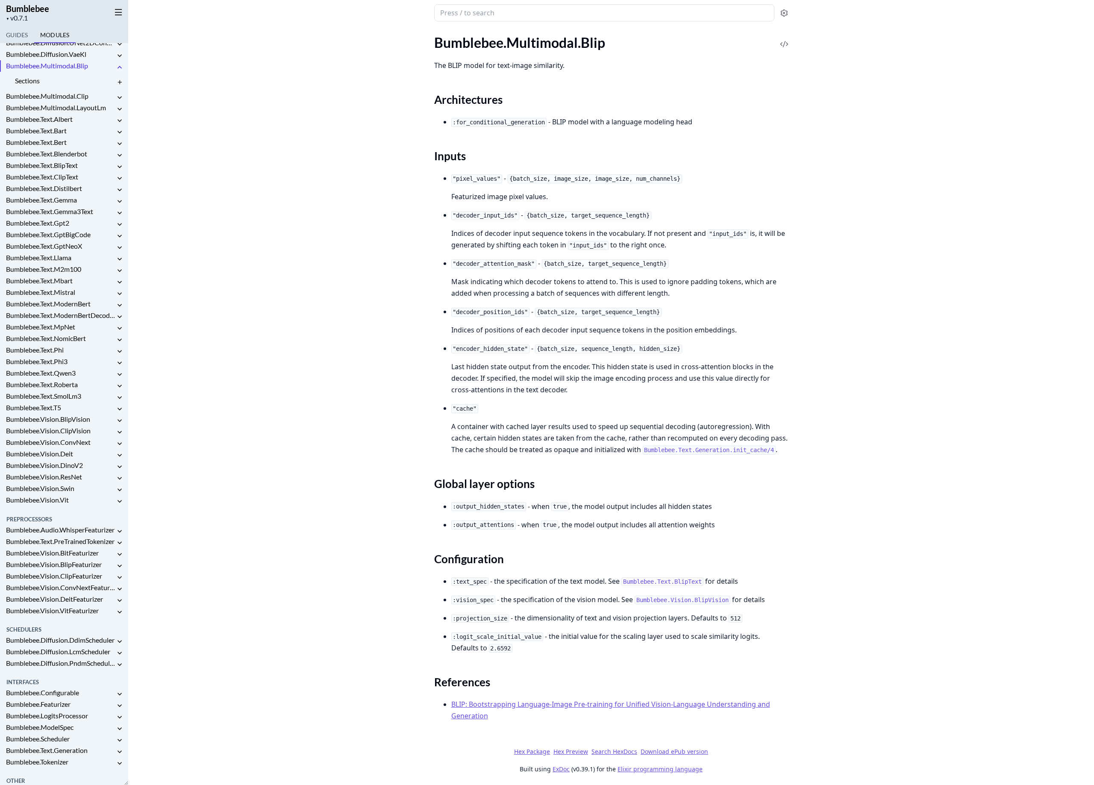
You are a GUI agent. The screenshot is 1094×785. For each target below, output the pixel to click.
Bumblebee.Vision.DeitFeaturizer (54, 599)
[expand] (119, 44)
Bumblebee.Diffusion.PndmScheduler (60, 663)
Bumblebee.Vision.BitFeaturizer (52, 553)
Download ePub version (674, 751)
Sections (27, 80)
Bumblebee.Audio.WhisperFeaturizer (60, 530)
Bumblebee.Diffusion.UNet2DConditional (60, 42)
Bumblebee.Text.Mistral (40, 292)
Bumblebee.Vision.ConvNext (48, 442)
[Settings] (783, 13)
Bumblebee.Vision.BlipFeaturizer (54, 564)
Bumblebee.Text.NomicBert (46, 338)
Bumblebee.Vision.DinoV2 (44, 465)
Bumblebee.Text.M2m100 (43, 269)
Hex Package (532, 751)
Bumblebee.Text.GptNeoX (44, 246)
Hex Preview (570, 751)
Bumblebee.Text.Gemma (41, 200)
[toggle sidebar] (117, 12)
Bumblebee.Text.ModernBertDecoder (60, 315)
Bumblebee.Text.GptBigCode (48, 234)
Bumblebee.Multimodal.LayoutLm (56, 107)
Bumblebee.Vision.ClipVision (48, 430)
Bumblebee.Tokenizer (37, 762)
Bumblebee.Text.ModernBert (48, 304)
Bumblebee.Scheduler (38, 739)
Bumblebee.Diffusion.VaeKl (46, 54)
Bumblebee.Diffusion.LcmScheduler (58, 651)
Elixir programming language (660, 769)
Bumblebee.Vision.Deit (39, 454)
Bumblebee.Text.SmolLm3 (43, 396)
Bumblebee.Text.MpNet (40, 327)
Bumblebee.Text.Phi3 (37, 361)
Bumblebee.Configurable (42, 692)
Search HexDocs (614, 751)
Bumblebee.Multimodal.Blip (47, 66)
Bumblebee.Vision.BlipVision (48, 419)
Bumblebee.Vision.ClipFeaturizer (54, 576)
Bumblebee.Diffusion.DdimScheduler (60, 640)
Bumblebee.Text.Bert (36, 142)
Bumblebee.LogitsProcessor (47, 715)
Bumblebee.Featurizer (38, 704)
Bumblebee (27, 8)
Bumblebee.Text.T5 (33, 407)
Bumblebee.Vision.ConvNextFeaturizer (60, 587)
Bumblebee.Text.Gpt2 (37, 223)
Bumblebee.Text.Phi (35, 350)
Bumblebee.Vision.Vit (37, 500)
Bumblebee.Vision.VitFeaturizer (52, 610)
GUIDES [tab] (17, 34)
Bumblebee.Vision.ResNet (44, 477)
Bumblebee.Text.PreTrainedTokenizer (60, 541)
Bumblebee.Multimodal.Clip (47, 96)
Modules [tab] (55, 34)
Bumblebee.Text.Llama (38, 257)
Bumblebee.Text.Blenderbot (46, 154)
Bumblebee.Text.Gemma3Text (49, 211)
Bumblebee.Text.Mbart (39, 280)
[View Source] (784, 38)
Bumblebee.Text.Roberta (42, 384)
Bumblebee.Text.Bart (36, 130)
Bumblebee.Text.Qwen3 (41, 373)
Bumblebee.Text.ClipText (42, 177)
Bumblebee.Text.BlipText (42, 165)
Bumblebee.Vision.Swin (40, 488)
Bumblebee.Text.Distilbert (44, 188)
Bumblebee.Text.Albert (39, 119)
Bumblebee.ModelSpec (40, 727)
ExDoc (561, 769)
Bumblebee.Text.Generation (47, 750)
